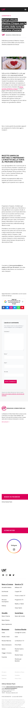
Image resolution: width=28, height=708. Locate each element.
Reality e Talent (19, 604)
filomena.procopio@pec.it (11, 688)
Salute (3, 649)
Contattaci (17, 675)
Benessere (5, 629)
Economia (5, 595)
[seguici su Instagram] (6, 575)
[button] (25, 9)
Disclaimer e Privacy (19, 672)
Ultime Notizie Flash (7, 502)
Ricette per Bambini (18, 660)
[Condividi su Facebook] (3, 307)
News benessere (6, 645)
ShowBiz (4, 613)
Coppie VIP (18, 591)
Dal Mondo (5, 591)
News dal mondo (20, 616)
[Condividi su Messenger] (7, 307)
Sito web (6, 371)
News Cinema (6, 616)
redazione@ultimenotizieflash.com (14, 686)
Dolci (16, 636)
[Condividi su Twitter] (15, 307)
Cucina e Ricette (20, 629)
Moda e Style (5, 636)
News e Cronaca (7, 584)
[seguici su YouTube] (10, 575)
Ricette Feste (19, 655)
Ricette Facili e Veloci (19, 650)
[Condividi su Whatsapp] (18, 307)
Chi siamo (4, 672)
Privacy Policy (18, 678)
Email (5, 362)
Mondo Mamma (6, 641)
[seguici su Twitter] (13, 575)
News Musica (5, 620)
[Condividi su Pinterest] (22, 307)
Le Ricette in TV (6, 15)
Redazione (4, 675)
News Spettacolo (7, 624)
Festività (4, 657)
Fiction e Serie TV (20, 595)
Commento (7, 331)
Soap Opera (18, 608)
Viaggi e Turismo (6, 653)
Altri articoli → (5, 422)
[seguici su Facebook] (3, 575)
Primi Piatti (18, 645)
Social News (19, 613)
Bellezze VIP (18, 587)
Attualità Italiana (6, 587)
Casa (3, 632)
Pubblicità (4, 678)
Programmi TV (19, 600)
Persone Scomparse (5, 600)
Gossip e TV (19, 584)
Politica (4, 606)
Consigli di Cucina (20, 632)
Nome (5, 354)
